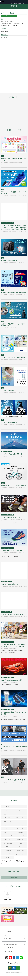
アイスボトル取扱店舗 (7, 390)
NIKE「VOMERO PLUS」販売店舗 (11, 680)
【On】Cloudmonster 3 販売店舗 (10, 517)
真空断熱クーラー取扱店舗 (9, 260)
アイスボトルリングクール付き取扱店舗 (13, 357)
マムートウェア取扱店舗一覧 (9, 584)
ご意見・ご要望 (7, 938)
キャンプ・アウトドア (6, 451)
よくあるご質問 (7, 931)
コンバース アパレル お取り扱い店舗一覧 (13, 780)
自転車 (3, 483)
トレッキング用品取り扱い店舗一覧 (11, 454)
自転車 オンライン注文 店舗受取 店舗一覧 (13, 485)
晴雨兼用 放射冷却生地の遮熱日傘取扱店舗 (13, 292)
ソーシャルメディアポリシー (11, 947)
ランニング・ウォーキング (7, 222)
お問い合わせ (7, 935)
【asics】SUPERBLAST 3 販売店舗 (11, 550)
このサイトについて (8, 951)
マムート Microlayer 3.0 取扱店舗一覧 (12, 614)
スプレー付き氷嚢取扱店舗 (9, 422)
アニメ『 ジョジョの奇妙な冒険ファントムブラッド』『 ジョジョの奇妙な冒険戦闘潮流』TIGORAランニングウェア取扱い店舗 (13, 227)
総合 (3, 156)
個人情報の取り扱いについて (11, 944)
